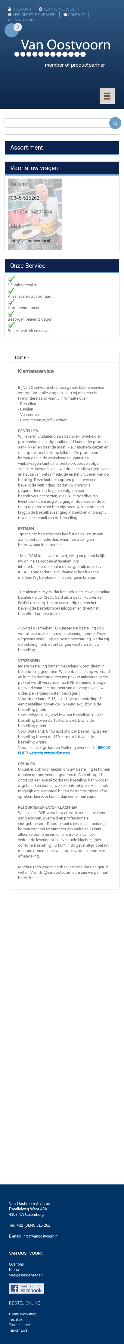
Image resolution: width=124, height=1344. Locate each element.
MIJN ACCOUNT (22, 20)
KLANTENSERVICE (59, 9)
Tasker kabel (19, 1325)
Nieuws (15, 1270)
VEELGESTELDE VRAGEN (34, 14)
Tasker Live (18, 1330)
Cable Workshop (22, 1314)
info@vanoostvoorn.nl (30, 241)
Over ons (16, 1264)
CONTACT (76, 14)
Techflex (16, 1319)
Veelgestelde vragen (26, 1275)
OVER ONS (22, 9)
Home (20, 357)
